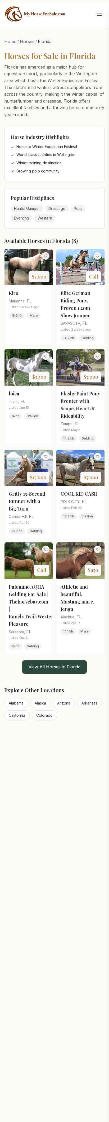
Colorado (44, 715)
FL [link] (29, 300)
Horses (27, 41)
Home (10, 41)
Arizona (63, 703)
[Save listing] (45, 256)
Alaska (40, 703)
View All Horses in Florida (54, 666)
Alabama (16, 703)
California (17, 715)
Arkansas (89, 703)
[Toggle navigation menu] (99, 14)
